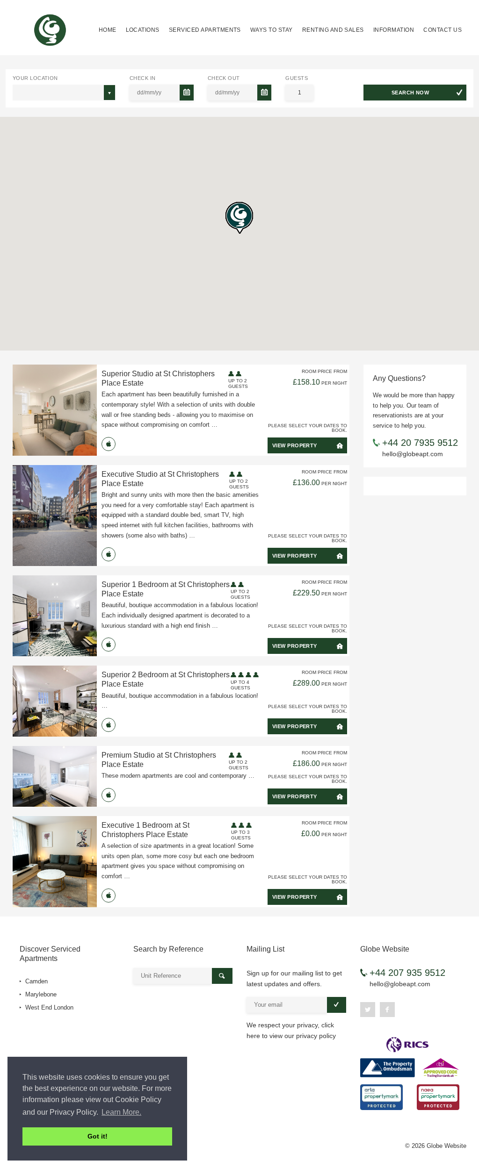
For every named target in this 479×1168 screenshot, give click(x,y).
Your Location (35, 78)
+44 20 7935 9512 (419, 442)
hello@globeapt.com (412, 454)
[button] (239, 217)
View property (294, 445)
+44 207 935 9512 (407, 972)
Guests (296, 78)
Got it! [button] (97, 1136)
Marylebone (40, 994)
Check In (143, 78)
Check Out (224, 78)
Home (107, 30)
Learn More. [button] (121, 1112)
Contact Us (442, 30)
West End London (48, 1007)
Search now (410, 92)
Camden (35, 981)
